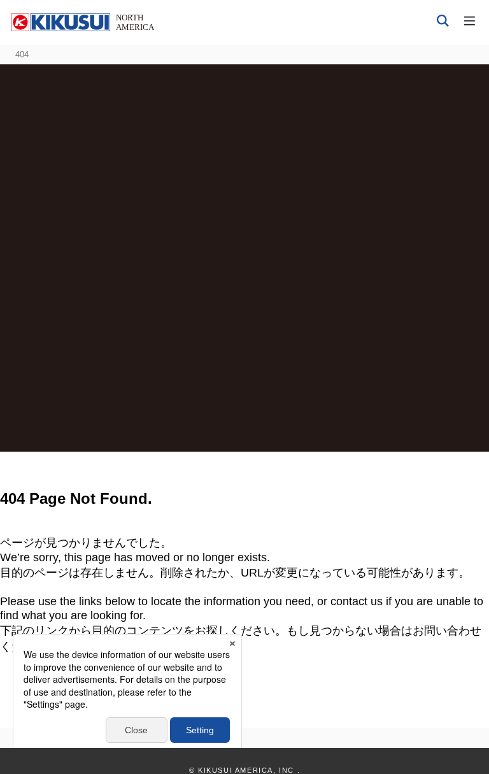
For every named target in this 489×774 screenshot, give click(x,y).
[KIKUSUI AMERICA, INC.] (84, 21)
